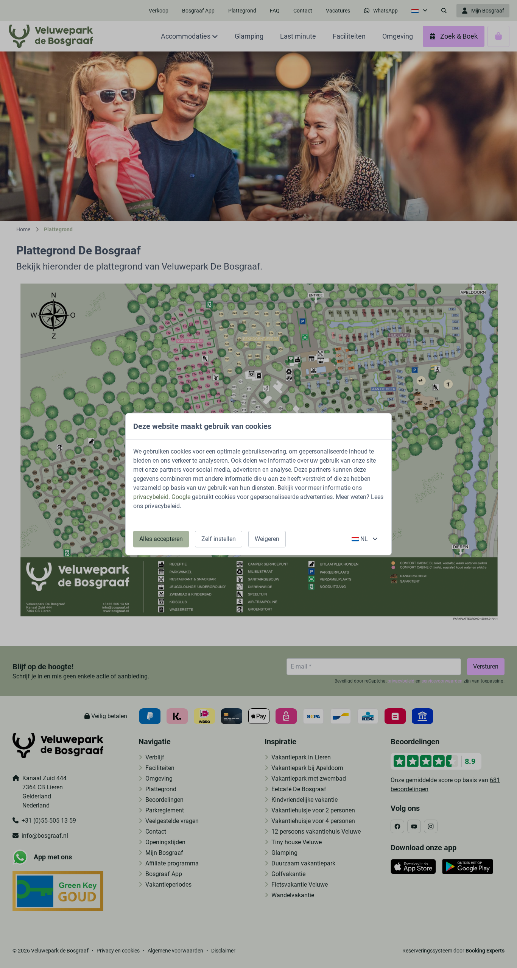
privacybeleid (150, 496)
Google (180, 496)
